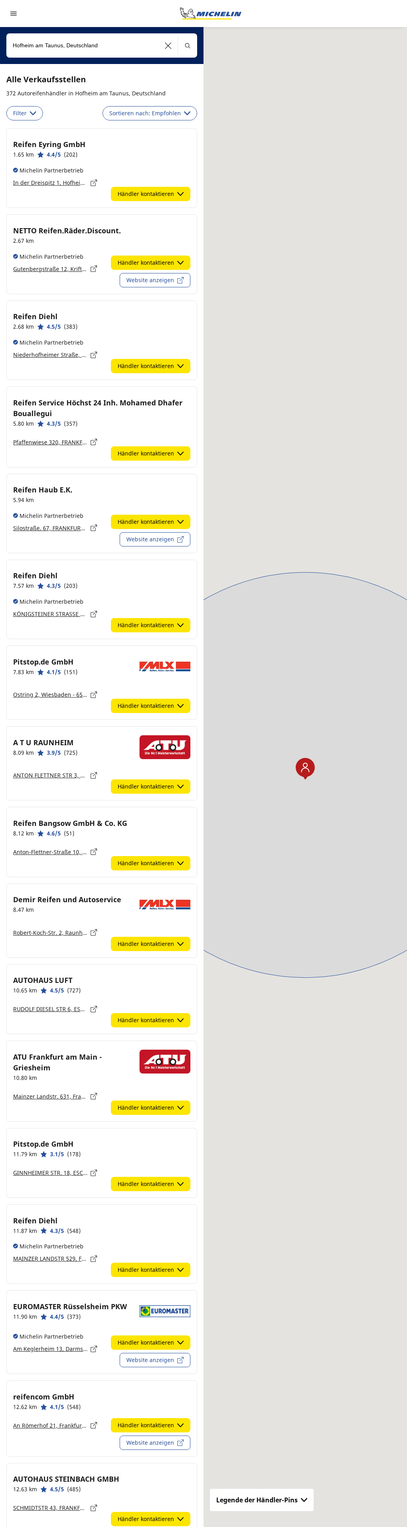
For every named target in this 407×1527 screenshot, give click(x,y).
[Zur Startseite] (210, 13)
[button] (168, 45)
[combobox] (101, 45)
